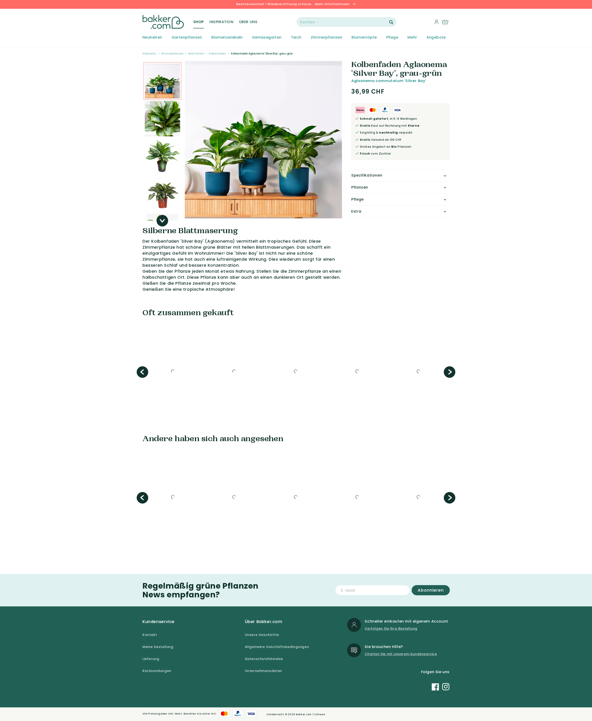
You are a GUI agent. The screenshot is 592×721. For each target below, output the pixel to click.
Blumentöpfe (364, 37)
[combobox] (346, 22)
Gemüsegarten (267, 37)
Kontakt (149, 634)
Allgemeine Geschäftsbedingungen (277, 647)
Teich (296, 37)
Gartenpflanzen (187, 37)
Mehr (412, 37)
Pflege (392, 37)
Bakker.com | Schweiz (310, 714)
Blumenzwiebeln (227, 37)
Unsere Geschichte (262, 634)
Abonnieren (431, 590)
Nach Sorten (196, 53)
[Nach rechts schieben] (162, 220)
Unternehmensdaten (263, 671)
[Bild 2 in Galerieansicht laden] (162, 81)
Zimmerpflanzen (326, 37)
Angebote (436, 37)
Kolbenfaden (217, 53)
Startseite (149, 53)
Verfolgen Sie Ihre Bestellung (391, 628)
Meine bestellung (157, 647)
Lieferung (150, 659)
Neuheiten (152, 37)
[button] (198, 22)
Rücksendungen (156, 671)
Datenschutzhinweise (264, 659)
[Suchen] (391, 22)
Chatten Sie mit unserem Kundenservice (401, 654)
